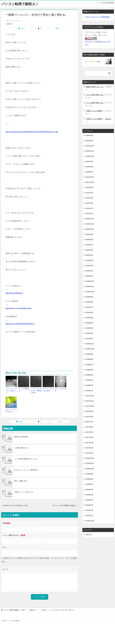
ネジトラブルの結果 (60, 389)
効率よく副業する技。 (21, 481)
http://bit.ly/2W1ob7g (14, 293)
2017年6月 (89, 427)
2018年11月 (90, 344)
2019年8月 (89, 302)
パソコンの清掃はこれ (23, 389)
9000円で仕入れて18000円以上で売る (15, 505)
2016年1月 (89, 515)
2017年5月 (89, 432)
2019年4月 (89, 323)
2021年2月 (89, 208)
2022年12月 (90, 146)
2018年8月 (89, 359)
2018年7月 (89, 364)
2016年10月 (90, 469)
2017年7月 (89, 422)
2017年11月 (90, 401)
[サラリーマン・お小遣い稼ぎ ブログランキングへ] (91, 38)
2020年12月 (90, 219)
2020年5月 (89, 255)
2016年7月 (89, 484)
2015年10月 (90, 521)
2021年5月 (89, 193)
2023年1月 (89, 141)
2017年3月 (89, 443)
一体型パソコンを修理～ (94, 111)
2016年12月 (90, 458)
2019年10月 (90, 292)
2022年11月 (90, 151)
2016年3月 (89, 505)
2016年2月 (89, 510)
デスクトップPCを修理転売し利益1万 (64, 505)
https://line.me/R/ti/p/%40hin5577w (20, 324)
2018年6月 (89, 370)
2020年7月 (89, 245)
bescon (108, 119)
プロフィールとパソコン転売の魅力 (97, 17)
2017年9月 (89, 411)
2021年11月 (90, 177)
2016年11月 (90, 463)
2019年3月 (89, 328)
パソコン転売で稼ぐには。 (95, 95)
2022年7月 (89, 161)
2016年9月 (89, 474)
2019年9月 (89, 297)
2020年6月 (89, 250)
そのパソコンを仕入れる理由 (48, 389)
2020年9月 (89, 234)
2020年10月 (90, 229)
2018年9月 (89, 354)
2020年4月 (89, 260)
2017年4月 (89, 437)
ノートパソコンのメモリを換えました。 (11, 391)
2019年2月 (89, 333)
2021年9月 (89, 187)
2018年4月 (89, 375)
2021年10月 (90, 182)
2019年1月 (89, 338)
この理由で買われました (21, 448)
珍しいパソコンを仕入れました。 (11, 410)
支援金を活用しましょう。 (95, 87)
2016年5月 (89, 495)
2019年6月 (89, 312)
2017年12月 (90, 396)
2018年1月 (89, 390)
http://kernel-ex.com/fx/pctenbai (19, 308)
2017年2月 (89, 448)
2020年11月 (90, 224)
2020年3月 (89, 266)
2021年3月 (89, 203)
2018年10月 (90, 349)
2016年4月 (89, 500)
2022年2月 (89, 172)
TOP (14, 610)
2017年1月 (89, 453)
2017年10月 (90, 406)
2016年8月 (89, 479)
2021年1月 (89, 213)
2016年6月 (89, 489)
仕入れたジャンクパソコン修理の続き (26, 470)
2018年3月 (89, 380)
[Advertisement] (39, 354)
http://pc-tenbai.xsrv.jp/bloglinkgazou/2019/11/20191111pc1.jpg (32, 132)
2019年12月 (90, 281)
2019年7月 (89, 307)
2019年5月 (89, 318)
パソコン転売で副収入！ (20, 4)
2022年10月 (90, 156)
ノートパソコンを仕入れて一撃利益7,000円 (35, 391)
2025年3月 (89, 135)
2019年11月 (90, 286)
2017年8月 (89, 417)
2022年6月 (89, 167)
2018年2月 (89, 385)
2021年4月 (89, 198)
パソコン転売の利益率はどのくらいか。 (26, 459)
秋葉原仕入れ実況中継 (21, 437)
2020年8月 (89, 239)
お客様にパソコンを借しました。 (24, 492)
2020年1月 (89, 276)
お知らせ (9, 24)
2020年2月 (89, 271)
